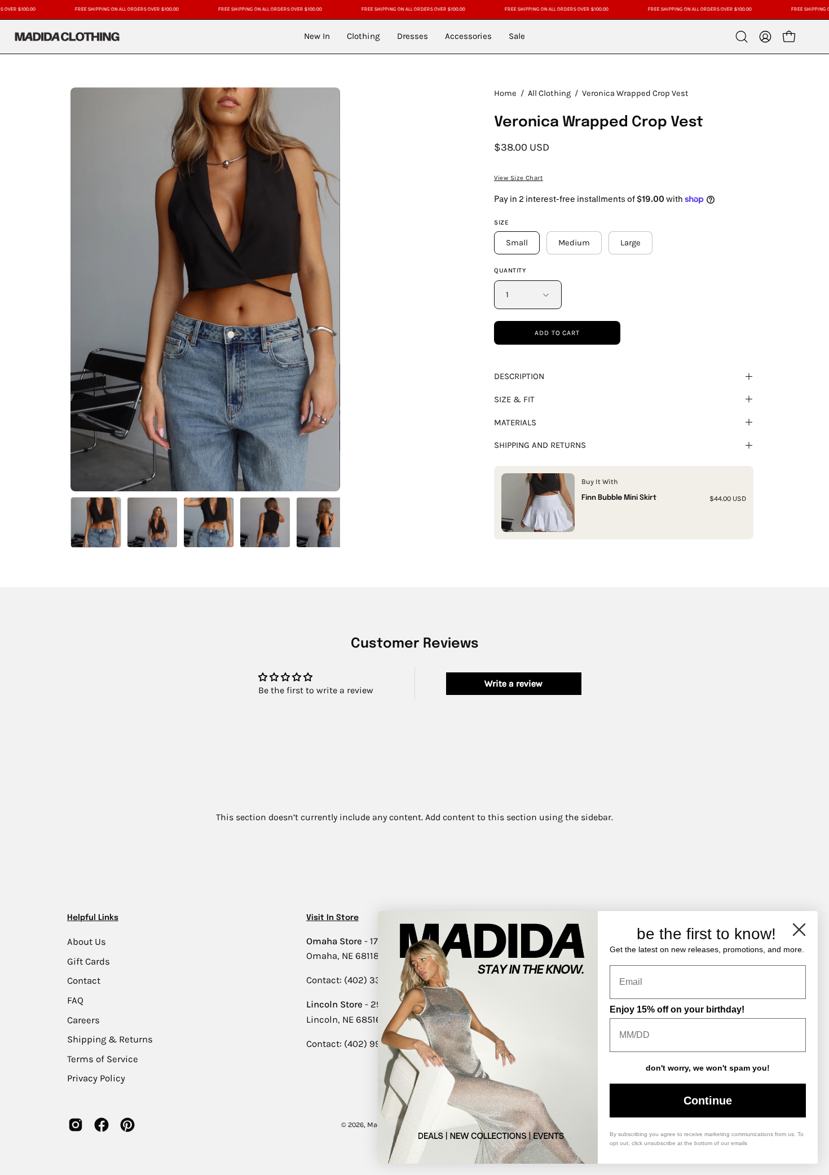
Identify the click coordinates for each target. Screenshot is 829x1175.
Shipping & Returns (110, 1039)
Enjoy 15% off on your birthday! (677, 1009)
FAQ (75, 999)
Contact (83, 980)
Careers (83, 1019)
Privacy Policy (96, 1078)
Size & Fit (514, 399)
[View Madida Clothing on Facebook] (101, 1124)
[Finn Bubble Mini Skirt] (538, 502)
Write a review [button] (513, 683)
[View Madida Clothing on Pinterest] (127, 1124)
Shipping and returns (540, 445)
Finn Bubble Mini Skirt (618, 497)
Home (505, 93)
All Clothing (549, 93)
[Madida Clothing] (66, 36)
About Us (86, 941)
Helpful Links (92, 918)
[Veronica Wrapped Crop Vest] (95, 522)
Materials (515, 422)
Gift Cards (88, 961)
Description (519, 376)
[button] (741, 37)
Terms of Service (102, 1058)
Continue (708, 1100)
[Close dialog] (799, 930)
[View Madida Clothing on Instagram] (75, 1124)
